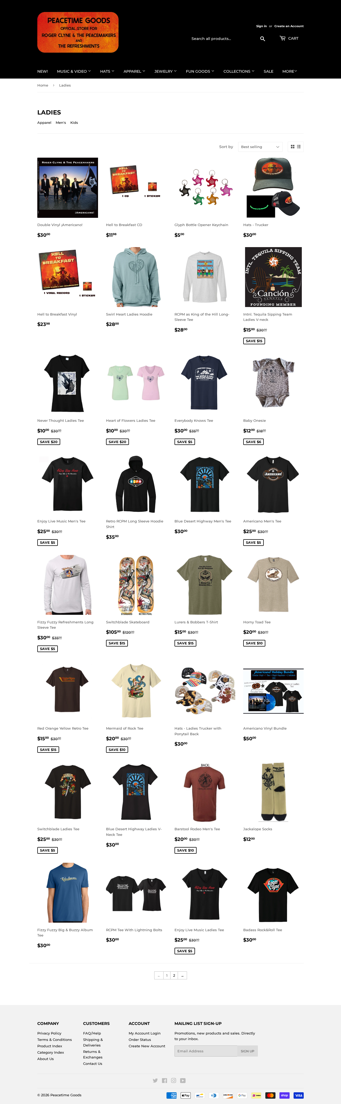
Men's (61, 122)
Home (42, 85)
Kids (74, 122)
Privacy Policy (49, 1033)
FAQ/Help (92, 1033)
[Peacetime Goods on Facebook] (164, 1081)
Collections (237, 71)
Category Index (50, 1052)
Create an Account (289, 26)
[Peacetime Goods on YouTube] (183, 1081)
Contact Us (92, 1063)
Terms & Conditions (54, 1039)
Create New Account (147, 1046)
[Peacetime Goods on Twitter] (155, 1081)
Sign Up (247, 1051)
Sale (268, 71)
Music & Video (72, 71)
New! (42, 71)
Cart (292, 38)
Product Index (49, 1046)
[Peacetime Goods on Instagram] (173, 1081)
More (288, 71)
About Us (45, 1059)
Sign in (261, 26)
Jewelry (164, 71)
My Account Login (145, 1033)
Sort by (226, 146)
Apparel (133, 71)
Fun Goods (198, 71)
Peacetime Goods (66, 1095)
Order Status (140, 1039)
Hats (105, 71)
